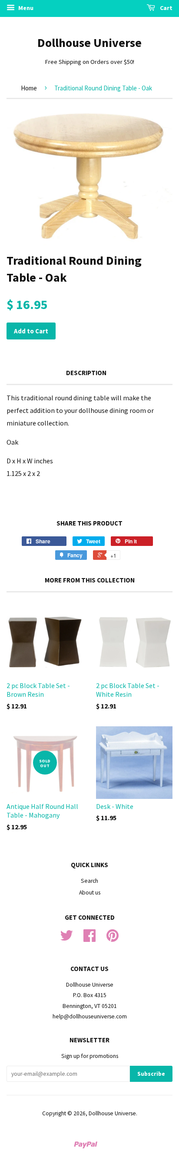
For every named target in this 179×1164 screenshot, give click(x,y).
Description (86, 373)
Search (89, 881)
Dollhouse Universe (89, 42)
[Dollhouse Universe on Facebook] (89, 938)
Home (29, 88)
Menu (25, 8)
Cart (165, 8)
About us (89, 892)
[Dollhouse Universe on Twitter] (66, 938)
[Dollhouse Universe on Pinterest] (112, 938)
